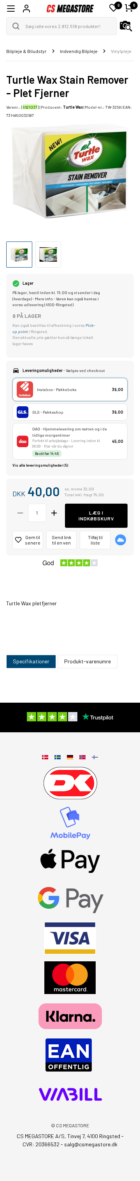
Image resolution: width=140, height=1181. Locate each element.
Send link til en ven (61, 540)
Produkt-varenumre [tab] (87, 661)
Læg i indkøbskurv (96, 515)
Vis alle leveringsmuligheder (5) (40, 465)
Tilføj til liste (95, 540)
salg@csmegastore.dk (90, 1144)
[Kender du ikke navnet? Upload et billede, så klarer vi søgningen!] (126, 26)
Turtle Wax (73, 106)
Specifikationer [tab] (31, 661)
